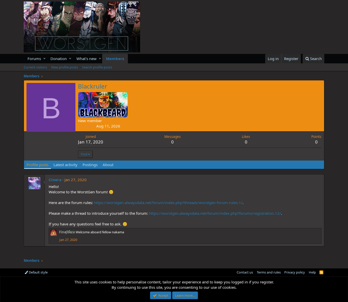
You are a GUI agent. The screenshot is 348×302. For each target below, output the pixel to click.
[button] (44, 58)
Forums (34, 58)
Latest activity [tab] (65, 164)
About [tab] (108, 164)
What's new (86, 58)
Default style (38, 272)
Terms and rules (269, 272)
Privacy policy (294, 272)
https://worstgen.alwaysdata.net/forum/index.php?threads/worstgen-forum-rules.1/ (168, 202)
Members (115, 58)
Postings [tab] (90, 164)
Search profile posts (97, 67)
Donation (58, 58)
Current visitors (35, 67)
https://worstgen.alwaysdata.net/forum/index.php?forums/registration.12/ (215, 213)
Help (312, 272)
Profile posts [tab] (37, 164)
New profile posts (64, 67)
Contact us (245, 272)
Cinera (55, 179)
